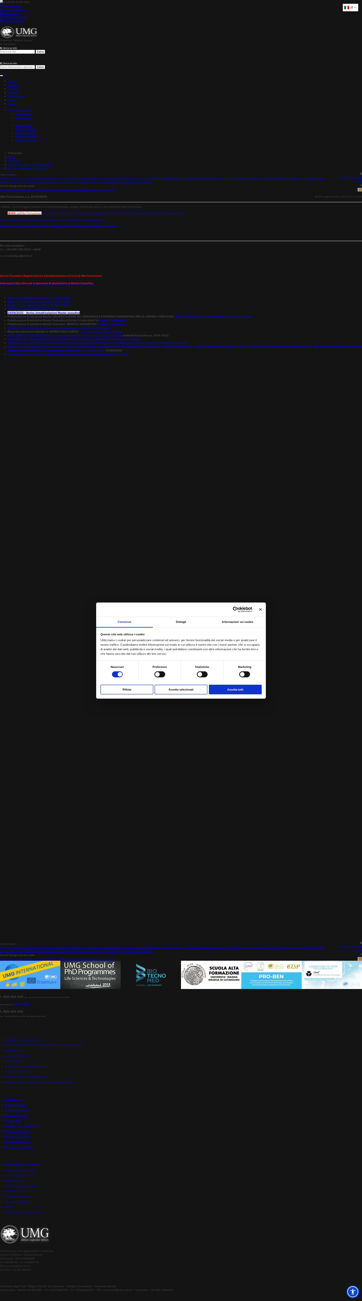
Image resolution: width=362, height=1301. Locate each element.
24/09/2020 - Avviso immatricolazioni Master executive (44, 312)
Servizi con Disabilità (17, 1110)
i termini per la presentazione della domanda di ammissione (84, 335)
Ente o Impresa (106, 189)
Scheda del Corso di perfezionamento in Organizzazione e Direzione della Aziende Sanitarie (59, 226)
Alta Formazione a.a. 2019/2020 (27, 168)
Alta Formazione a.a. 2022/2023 (140, 178)
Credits (8, 1206)
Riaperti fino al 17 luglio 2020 (27, 335)
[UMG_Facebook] (19, 1004)
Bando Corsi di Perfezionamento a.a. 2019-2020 (39, 301)
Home (11, 156)
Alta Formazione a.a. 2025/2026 (20, 178)
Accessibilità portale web (19, 1175)
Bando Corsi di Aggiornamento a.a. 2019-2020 (38, 305)
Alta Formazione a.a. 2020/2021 (220, 178)
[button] (19, 110)
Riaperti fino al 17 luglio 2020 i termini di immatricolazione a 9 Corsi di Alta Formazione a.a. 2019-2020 (74, 339)
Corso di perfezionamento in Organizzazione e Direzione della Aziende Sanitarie (51, 219)
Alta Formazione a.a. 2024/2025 (60, 178)
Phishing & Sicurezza (17, 1141)
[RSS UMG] (29, 1004)
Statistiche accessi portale (20, 1185)
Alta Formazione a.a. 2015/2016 (94, 182)
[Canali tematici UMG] (25, 1004)
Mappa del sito (13, 1180)
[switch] (159, 674)
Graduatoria (194, 316)
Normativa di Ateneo (16, 1055)
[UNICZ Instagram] (16, 1004)
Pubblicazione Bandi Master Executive (32, 308)
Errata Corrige (241, 316)
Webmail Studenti (14, 9)
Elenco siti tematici (15, 1104)
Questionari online (15, 1190)
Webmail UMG (23, 125)
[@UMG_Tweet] (22, 1004)
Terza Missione (13, 1099)
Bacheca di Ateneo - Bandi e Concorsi (27, 1076)
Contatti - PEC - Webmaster (21, 1125)
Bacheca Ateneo (25, 132)
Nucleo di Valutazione (17, 1071)
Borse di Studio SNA (217, 316)
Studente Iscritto (31, 189)
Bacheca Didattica (26, 136)
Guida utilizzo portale (17, 1196)
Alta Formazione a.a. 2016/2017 (54, 182)
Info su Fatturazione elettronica (23, 1212)
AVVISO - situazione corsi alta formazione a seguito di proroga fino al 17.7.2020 (58, 327)
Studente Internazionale (57, 189)
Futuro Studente (10, 189)
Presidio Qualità (13, 1060)
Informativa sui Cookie (17, 1136)
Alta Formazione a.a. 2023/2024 (100, 178)
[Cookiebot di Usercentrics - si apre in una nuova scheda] (235, 609)
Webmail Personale (15, 16)
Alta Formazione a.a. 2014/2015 (133, 182)
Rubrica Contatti (13, 20)
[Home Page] (5, 74)
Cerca (40, 51)
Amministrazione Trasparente (22, 1039)
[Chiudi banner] (260, 609)
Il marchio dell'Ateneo (17, 1201)
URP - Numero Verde (17, 1131)
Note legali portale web (18, 1146)
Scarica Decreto (91, 331)
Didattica (13, 160)
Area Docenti (11, 13)
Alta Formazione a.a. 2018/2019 (300, 178)
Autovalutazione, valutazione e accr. (26, 1066)
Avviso (179, 316)
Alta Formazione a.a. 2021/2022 (180, 178)
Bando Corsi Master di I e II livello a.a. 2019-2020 (39, 297)
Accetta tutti (235, 689)
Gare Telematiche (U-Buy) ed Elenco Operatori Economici (39, 1081)
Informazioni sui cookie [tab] (237, 621)
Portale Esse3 (12, 5)
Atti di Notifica (13, 1050)
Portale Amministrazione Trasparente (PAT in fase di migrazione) (43, 1044)
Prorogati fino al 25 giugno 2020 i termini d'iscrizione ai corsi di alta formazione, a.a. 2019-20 (68, 354)
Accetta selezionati (181, 689)
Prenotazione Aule (15, 1115)
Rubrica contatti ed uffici (19, 1169)
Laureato (78, 189)
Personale (90, 189)
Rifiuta (127, 689)
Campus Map (12, 1120)
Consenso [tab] (124, 621)
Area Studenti (23, 113)
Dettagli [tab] (181, 621)
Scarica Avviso (113, 331)
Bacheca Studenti (26, 140)
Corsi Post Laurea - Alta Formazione (29, 164)
